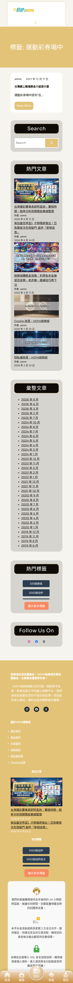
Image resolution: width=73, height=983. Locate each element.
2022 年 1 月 (29, 477)
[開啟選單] (35, 23)
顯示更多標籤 (36, 606)
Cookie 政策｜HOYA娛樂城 (31, 321)
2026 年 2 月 (29, 413)
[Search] (51, 143)
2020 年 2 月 (30, 523)
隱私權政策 (17, 756)
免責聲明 (16, 743)
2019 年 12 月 (30, 532)
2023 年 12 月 (30, 459)
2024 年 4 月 (29, 445)
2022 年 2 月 (29, 473)
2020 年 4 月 (30, 518)
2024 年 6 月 (29, 436)
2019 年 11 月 (30, 536)
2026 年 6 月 (30, 404)
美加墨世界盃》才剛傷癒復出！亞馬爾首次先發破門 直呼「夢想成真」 (35, 227)
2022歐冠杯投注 (36, 859)
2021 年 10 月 (30, 491)
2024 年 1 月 (29, 454)
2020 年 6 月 (30, 509)
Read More (25, 107)
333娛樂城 (36, 583)
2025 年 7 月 (29, 418)
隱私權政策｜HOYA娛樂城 (30, 357)
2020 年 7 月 (29, 504)
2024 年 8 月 (29, 427)
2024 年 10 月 (30, 422)
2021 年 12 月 (30, 482)
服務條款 (16, 750)
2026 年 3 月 (29, 409)
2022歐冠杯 (36, 592)
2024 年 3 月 (29, 450)
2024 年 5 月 (29, 441)
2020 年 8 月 (30, 500)
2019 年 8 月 (29, 541)
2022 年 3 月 (29, 468)
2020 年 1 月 (29, 527)
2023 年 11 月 (30, 463)
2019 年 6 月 (29, 546)
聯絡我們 (16, 737)
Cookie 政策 (18, 762)
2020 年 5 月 (30, 514)
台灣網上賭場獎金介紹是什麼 (32, 86)
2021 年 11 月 (29, 486)
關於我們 (16, 731)
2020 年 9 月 (30, 495)
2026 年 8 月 (29, 399)
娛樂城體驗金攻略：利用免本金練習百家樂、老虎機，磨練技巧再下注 (35, 280)
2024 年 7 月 (29, 432)
